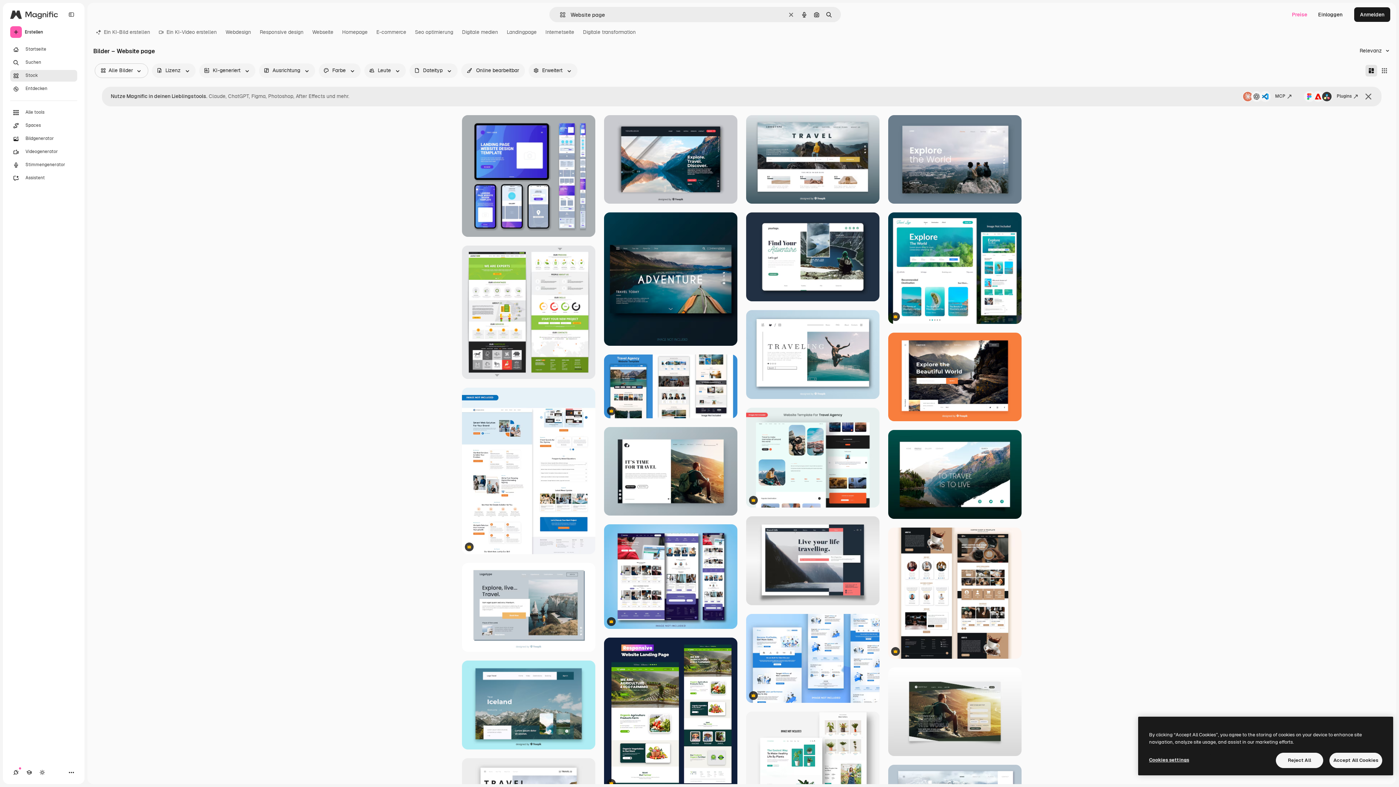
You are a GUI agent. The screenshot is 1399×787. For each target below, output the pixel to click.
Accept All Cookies (1355, 760)
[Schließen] (1368, 96)
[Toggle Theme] (42, 772)
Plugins (1344, 96)
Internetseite (559, 32)
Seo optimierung (434, 32)
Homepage (355, 32)
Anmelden (1372, 14)
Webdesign (238, 32)
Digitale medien (480, 32)
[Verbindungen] (16, 772)
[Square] (1384, 71)
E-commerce (391, 32)
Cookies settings (1169, 760)
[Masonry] (1371, 71)
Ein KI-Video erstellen (191, 32)
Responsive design (281, 32)
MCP (1280, 96)
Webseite (322, 32)
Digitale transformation (609, 32)
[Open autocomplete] (560, 14)
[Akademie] (29, 772)
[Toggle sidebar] (71, 14)
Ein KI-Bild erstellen (127, 32)
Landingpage (522, 32)
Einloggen (1330, 14)
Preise (1299, 14)
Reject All (1299, 760)
